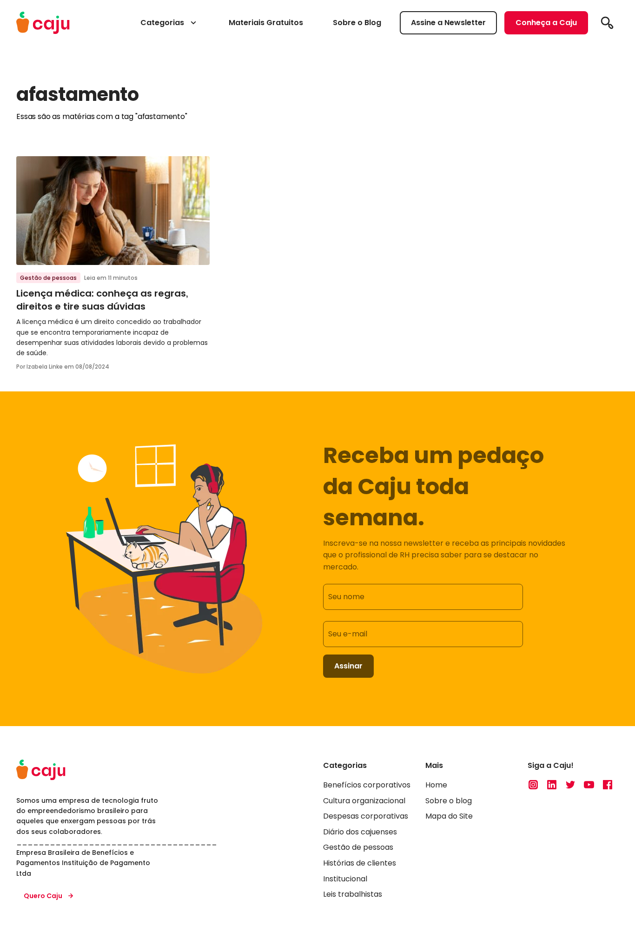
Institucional (345, 878)
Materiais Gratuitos (266, 22)
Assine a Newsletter (448, 22)
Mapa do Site (449, 816)
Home (436, 785)
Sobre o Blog (357, 22)
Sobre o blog (448, 800)
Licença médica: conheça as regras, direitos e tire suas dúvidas (102, 300)
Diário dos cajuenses (360, 832)
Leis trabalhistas (352, 894)
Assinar (348, 666)
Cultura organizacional (364, 800)
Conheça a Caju (546, 22)
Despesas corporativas (365, 816)
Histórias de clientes (359, 863)
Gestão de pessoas (48, 278)
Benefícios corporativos (366, 785)
